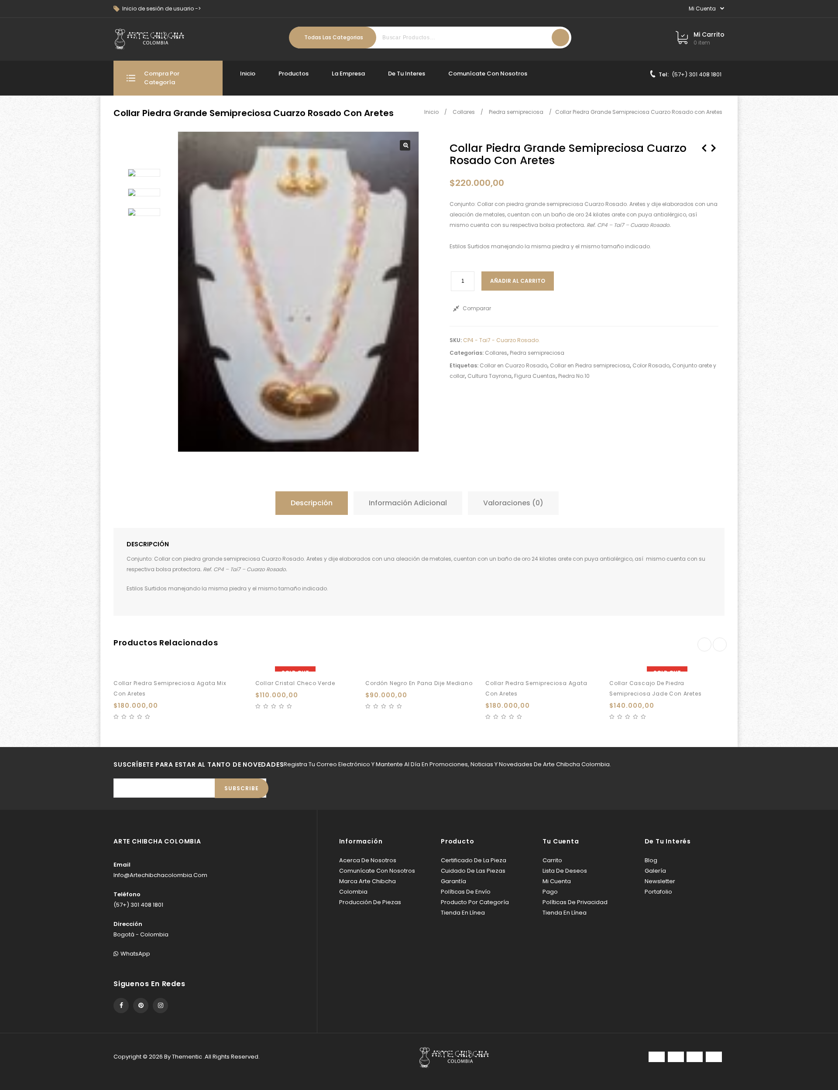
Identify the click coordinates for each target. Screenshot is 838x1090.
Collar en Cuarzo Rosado (513, 365)
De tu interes (406, 73)
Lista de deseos (565, 871)
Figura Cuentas (535, 376)
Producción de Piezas (370, 902)
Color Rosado (651, 365)
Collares (464, 112)
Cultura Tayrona (489, 376)
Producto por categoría (475, 902)
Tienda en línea (463, 912)
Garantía (453, 881)
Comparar (477, 308)
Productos (293, 73)
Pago (550, 892)
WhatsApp (135, 953)
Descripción (312, 503)
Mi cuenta (557, 881)
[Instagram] (160, 1005)
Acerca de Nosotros (367, 860)
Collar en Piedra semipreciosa (590, 365)
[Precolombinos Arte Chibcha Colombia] (149, 39)
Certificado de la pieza (473, 860)
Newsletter (660, 881)
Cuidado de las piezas (473, 871)
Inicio (247, 73)
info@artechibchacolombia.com (160, 875)
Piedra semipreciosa (516, 112)
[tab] (313, 503)
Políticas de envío (466, 892)
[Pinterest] (140, 1005)
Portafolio (658, 892)
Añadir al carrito (517, 280)
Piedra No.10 (574, 376)
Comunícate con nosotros (487, 73)
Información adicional (408, 503)
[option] (144, 172)
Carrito (552, 860)
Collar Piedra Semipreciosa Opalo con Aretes (704, 152)
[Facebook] (121, 1005)
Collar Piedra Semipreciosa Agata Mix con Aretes (713, 152)
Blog (651, 860)
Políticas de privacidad (575, 902)
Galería (655, 871)
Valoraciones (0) (513, 503)
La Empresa (348, 73)
